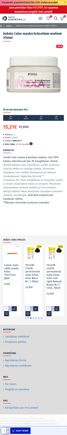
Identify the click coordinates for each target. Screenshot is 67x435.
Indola (9, 26)
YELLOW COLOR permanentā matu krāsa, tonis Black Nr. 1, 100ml (32, 273)
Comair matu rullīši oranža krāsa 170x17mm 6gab (11, 272)
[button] (25, 318)
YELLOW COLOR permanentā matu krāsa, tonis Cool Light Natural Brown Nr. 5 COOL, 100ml (53, 277)
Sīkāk (61, 2)
